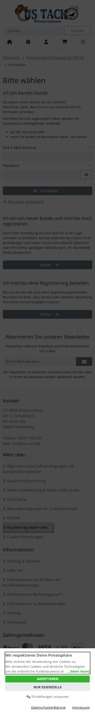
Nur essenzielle (47, 687)
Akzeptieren (47, 679)
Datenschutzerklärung (48, 707)
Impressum (81, 707)
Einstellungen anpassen (50, 696)
